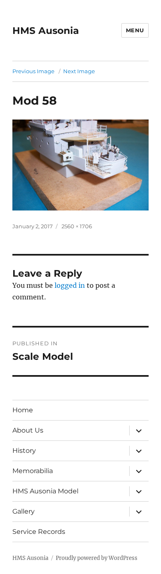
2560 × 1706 (77, 226)
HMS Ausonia (45, 30)
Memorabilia (32, 471)
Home (22, 410)
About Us (27, 430)
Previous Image (33, 71)
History (24, 450)
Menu (135, 30)
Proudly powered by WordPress (96, 558)
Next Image (79, 71)
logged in (69, 285)
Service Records (38, 532)
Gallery (23, 511)
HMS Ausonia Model (45, 491)
